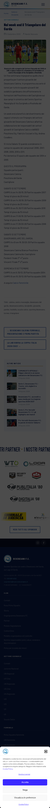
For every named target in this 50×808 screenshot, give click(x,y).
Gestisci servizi (24, 774)
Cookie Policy (8, 769)
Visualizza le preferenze (25, 797)
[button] (45, 751)
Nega (25, 790)
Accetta (25, 782)
